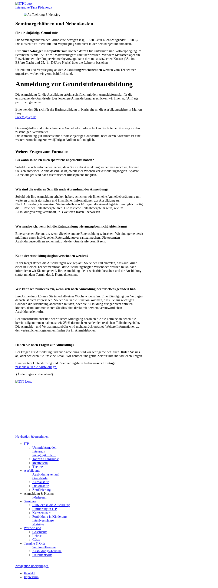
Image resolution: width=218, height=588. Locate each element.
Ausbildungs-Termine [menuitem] (47, 551)
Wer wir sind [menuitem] (32, 528)
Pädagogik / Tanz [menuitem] (44, 455)
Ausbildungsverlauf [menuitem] (45, 474)
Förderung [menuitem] (39, 497)
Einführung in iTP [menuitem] (44, 509)
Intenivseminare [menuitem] (43, 520)
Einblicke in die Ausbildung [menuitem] (51, 505)
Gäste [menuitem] (36, 539)
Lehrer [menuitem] (36, 536)
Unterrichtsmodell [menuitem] (44, 447)
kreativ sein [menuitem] (40, 463)
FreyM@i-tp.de (25, 117)
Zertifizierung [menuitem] (41, 489)
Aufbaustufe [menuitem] (40, 482)
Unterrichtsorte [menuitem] (42, 555)
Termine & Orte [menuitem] (34, 543)
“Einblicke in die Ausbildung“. (36, 367)
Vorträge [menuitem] (38, 524)
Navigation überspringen (32, 436)
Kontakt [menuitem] (29, 573)
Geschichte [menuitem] (39, 532)
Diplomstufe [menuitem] (40, 486)
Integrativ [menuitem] (38, 451)
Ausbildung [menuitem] (32, 470)
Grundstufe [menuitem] (39, 478)
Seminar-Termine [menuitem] (44, 547)
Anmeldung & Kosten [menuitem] (39, 493)
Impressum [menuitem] (31, 577)
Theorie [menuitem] (37, 466)
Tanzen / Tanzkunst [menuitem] (45, 459)
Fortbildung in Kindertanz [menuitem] (49, 516)
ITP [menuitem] (26, 443)
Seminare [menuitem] (30, 501)
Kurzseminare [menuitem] (41, 512)
